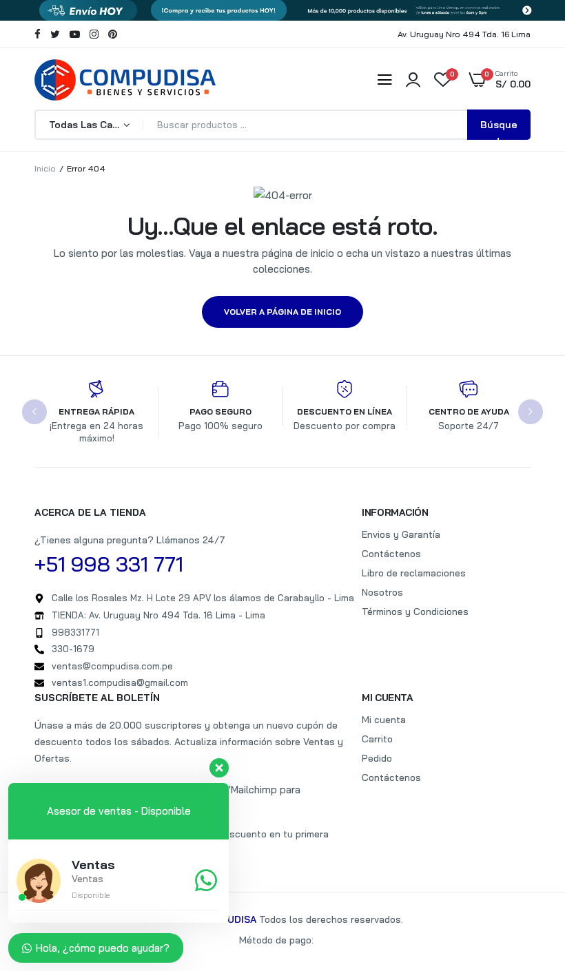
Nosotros (382, 592)
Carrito (377, 739)
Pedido (377, 758)
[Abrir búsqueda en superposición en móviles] (282, 125)
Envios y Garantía (401, 534)
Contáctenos (391, 553)
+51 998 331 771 (108, 564)
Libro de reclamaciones (414, 573)
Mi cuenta (384, 719)
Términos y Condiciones (415, 611)
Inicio (45, 168)
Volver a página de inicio (282, 311)
